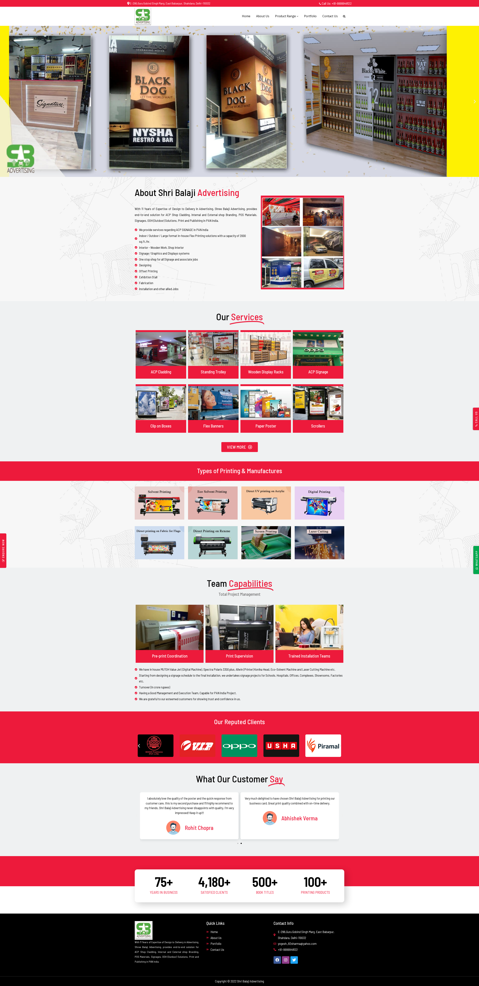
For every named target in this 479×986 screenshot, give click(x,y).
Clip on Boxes (160, 425)
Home (246, 16)
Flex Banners (213, 425)
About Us (262, 16)
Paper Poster (265, 425)
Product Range (286, 16)
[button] (4, 101)
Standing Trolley (213, 371)
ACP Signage (318, 371)
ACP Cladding (161, 371)
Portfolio (310, 16)
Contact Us (330, 16)
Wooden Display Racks (265, 371)
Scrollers (318, 425)
